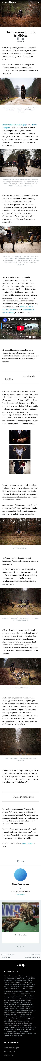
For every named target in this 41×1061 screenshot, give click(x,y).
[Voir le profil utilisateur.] (20, 874)
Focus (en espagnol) (9, 1051)
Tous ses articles (20, 894)
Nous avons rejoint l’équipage (14, 125)
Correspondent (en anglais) (11, 1048)
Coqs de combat (20, 935)
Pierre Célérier (27, 843)
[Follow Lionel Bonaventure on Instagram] (20, 887)
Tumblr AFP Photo (9, 1055)
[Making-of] (11, 1)
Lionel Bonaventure (20, 884)
